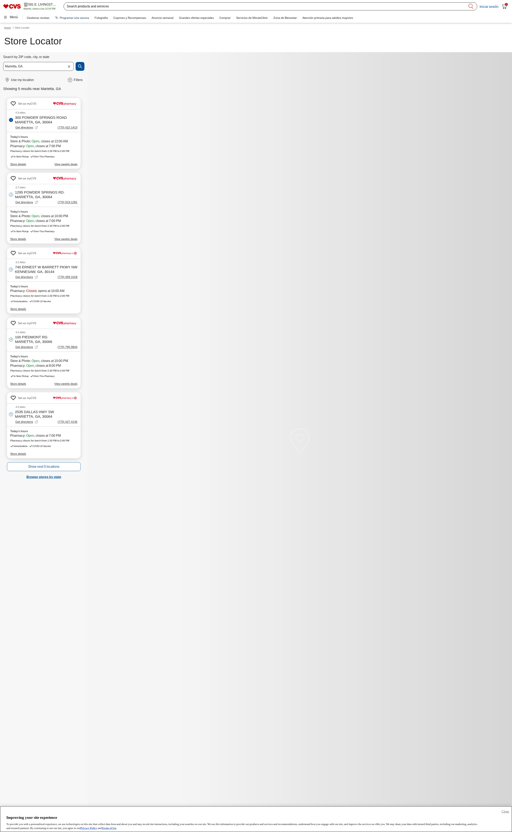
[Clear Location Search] (69, 66)
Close (505, 811)
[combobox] (38, 66)
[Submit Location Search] (80, 66)
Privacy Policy (88, 827)
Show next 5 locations (43, 466)
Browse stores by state (43, 477)
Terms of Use (109, 827)
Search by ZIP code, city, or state (26, 57)
